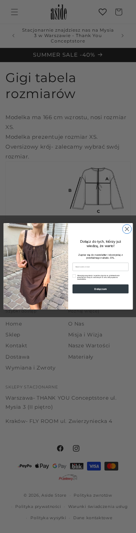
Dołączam (100, 289)
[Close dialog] (126, 229)
